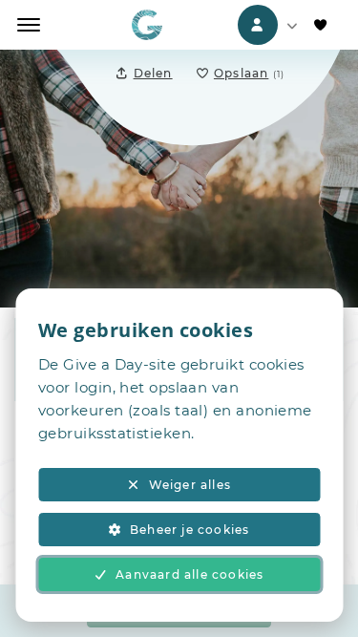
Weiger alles (190, 485)
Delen (153, 73)
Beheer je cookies (189, 529)
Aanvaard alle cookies (189, 574)
